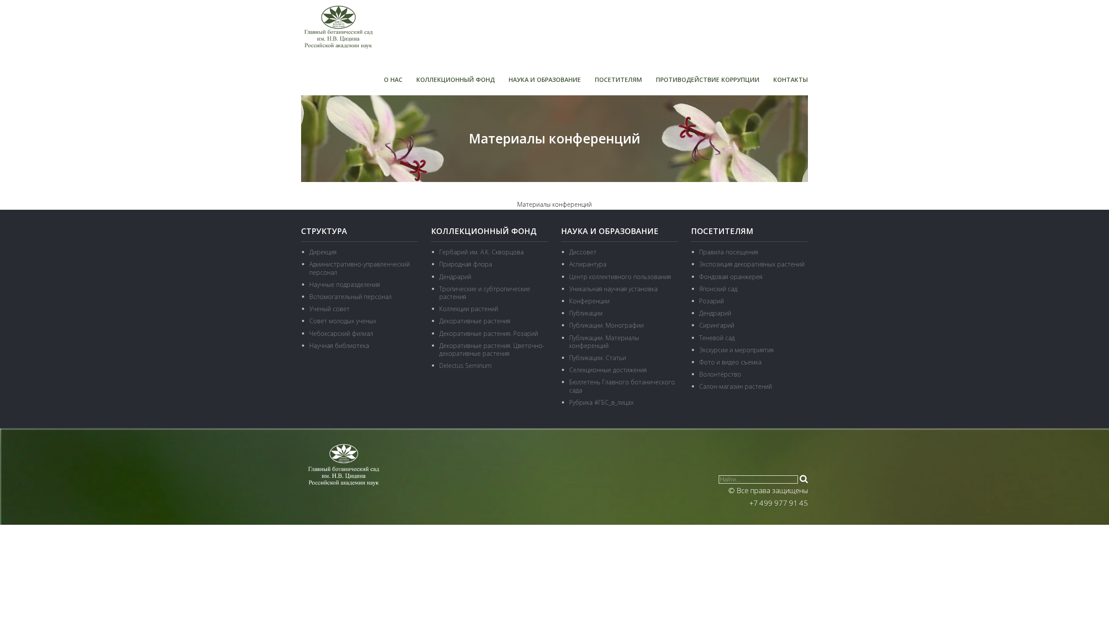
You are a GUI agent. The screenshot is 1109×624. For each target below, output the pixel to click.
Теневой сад (717, 338)
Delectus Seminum (465, 365)
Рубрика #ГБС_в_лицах (601, 402)
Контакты (790, 79)
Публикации (586, 313)
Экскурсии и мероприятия (736, 350)
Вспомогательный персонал (350, 296)
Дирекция (323, 252)
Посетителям (618, 79)
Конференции (589, 301)
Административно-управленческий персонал (359, 268)
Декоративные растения (474, 321)
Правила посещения (728, 252)
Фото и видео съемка (730, 362)
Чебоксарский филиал (341, 333)
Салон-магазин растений (735, 386)
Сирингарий (716, 325)
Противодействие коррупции (707, 79)
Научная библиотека (339, 345)
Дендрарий (455, 277)
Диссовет (583, 252)
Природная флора (465, 264)
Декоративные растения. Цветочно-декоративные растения (492, 349)
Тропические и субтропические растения (484, 293)
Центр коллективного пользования (620, 277)
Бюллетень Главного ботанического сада (622, 386)
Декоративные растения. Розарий (488, 333)
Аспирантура (587, 264)
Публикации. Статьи (597, 358)
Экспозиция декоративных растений (751, 264)
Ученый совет (329, 309)
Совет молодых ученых (342, 321)
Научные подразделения (344, 284)
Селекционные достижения (608, 370)
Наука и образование (545, 79)
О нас (393, 79)
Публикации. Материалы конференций (604, 342)
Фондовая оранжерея (730, 277)
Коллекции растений (468, 309)
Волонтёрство (720, 374)
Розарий (711, 301)
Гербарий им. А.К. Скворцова (481, 252)
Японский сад (718, 289)
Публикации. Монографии (606, 325)
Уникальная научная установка (613, 289)
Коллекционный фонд (455, 79)
